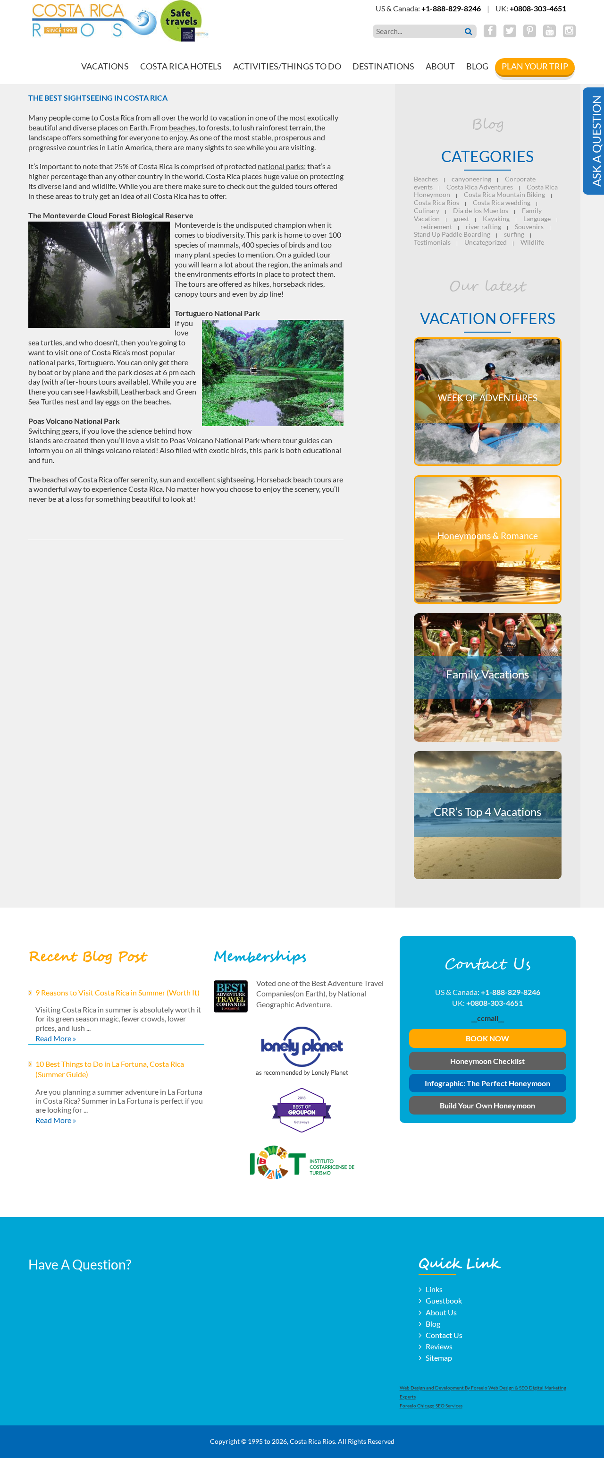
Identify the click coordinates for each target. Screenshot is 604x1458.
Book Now (487, 1038)
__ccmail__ (487, 1017)
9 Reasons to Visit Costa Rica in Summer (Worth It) (117, 992)
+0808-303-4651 (538, 8)
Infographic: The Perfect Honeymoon (487, 1083)
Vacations (105, 66)
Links (434, 1289)
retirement (436, 227)
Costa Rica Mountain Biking (504, 194)
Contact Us (444, 1334)
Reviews (439, 1346)
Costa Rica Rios (436, 202)
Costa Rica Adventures (479, 187)
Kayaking (496, 218)
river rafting (483, 227)
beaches (182, 127)
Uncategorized (485, 242)
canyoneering (471, 179)
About (440, 66)
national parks (281, 166)
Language (537, 218)
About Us (441, 1312)
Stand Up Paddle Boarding (452, 234)
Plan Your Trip (535, 66)
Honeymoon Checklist (487, 1060)
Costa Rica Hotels (181, 66)
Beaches (426, 179)
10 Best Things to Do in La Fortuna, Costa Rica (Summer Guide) (109, 1069)
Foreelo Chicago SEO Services (431, 1405)
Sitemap (439, 1357)
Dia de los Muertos (480, 210)
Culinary (426, 210)
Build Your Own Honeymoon (487, 1105)
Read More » (55, 1038)
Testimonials (432, 242)
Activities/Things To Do (287, 66)
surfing (514, 234)
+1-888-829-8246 (451, 8)
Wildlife (532, 242)
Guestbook (444, 1300)
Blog (477, 66)
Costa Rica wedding (501, 202)
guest (461, 218)
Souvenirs (529, 227)
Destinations (383, 66)
